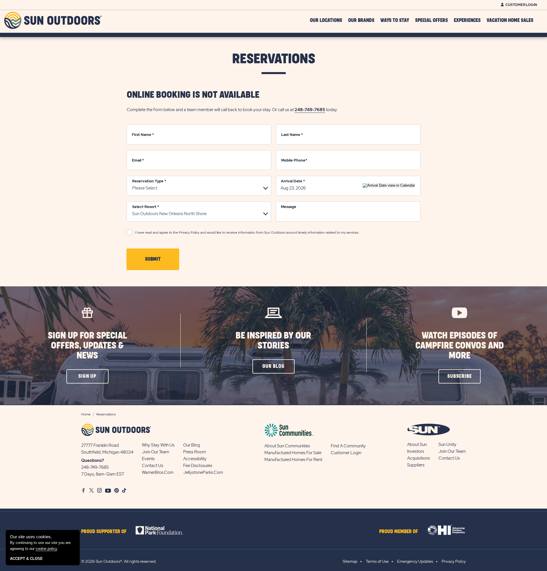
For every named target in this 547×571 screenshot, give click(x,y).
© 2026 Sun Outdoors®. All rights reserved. (118, 561)
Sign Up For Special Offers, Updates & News (87, 345)
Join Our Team (155, 452)
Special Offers (431, 20)
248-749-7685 (310, 110)
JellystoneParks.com (203, 472)
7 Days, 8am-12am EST (102, 474)
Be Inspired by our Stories (273, 340)
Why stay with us (158, 445)
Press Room (194, 452)
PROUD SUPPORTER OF (103, 531)
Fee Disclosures (197, 465)
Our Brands (361, 20)
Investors (415, 451)
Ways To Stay (394, 20)
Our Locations (326, 20)
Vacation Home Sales (510, 20)
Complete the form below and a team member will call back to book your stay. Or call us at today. (232, 110)
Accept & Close (26, 558)
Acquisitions (418, 458)
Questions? (92, 460)
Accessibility (195, 459)
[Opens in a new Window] (164, 530)
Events (148, 459)
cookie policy (46, 548)
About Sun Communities (287, 446)
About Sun (417, 444)
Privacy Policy (189, 232)
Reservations (273, 59)
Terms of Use (377, 561)
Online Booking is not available (193, 95)
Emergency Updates (415, 561)
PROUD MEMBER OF (398, 531)
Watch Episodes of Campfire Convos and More (459, 345)
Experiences (467, 20)
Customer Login (521, 5)
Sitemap (350, 561)
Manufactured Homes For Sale (292, 453)
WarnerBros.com (158, 472)
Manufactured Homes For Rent (293, 459)
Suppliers (415, 465)
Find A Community (348, 446)
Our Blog (191, 445)
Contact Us (152, 465)
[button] (87, 376)
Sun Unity (447, 444)
